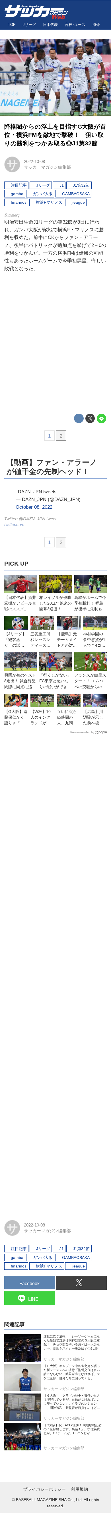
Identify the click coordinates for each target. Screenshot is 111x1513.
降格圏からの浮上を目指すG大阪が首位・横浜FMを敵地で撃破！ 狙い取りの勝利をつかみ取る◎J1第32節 (55, 135)
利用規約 (79, 1489)
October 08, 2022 (34, 507)
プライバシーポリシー (44, 1489)
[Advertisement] (55, 343)
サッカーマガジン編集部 (47, 167)
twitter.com (14, 524)
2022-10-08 (34, 161)
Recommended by (82, 732)
